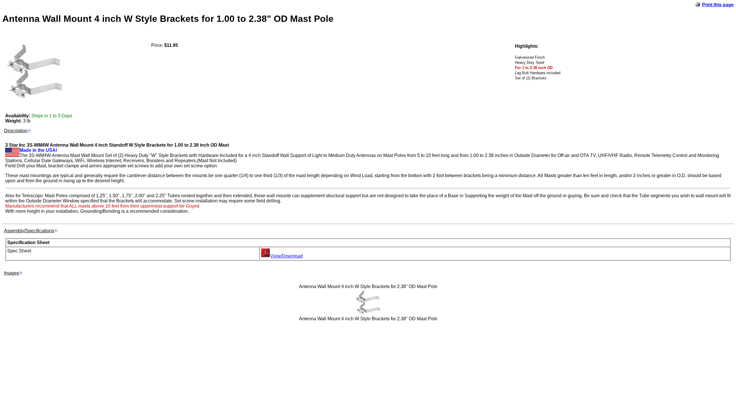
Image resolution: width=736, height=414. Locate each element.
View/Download (286, 256)
